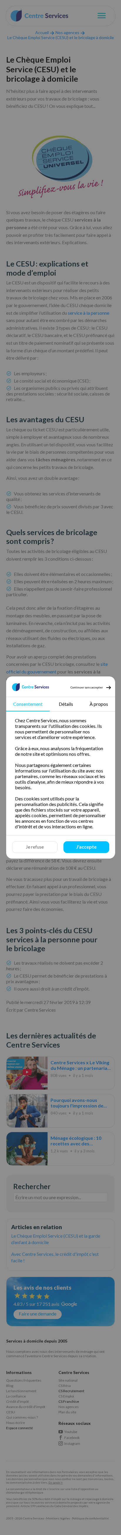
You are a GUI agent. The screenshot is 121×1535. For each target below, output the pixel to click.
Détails (66, 704)
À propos (98, 704)
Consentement (28, 704)
